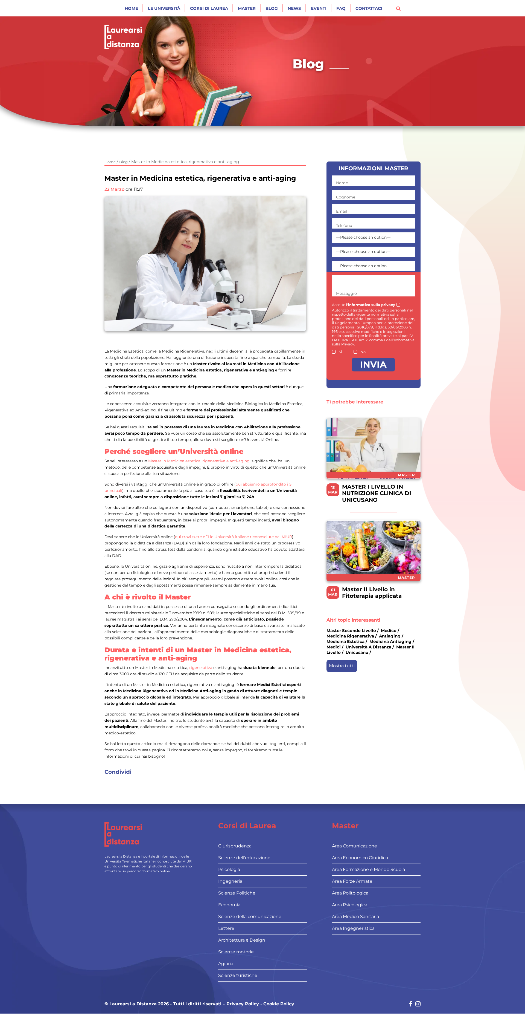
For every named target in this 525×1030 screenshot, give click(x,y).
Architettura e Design (241, 940)
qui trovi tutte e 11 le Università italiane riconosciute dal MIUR (233, 536)
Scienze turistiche (237, 975)
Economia (229, 904)
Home (131, 8)
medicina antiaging (390, 641)
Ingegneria (230, 881)
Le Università (164, 8)
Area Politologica (350, 893)
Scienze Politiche (236, 893)
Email (341, 211)
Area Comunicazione (354, 846)
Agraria (225, 963)
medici (333, 647)
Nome (342, 183)
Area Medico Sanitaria (355, 916)
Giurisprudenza (235, 846)
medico (388, 630)
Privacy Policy (242, 1004)
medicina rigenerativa (350, 636)
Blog (272, 8)
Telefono (344, 225)
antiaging (390, 636)
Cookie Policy (278, 1004)
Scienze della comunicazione (249, 916)
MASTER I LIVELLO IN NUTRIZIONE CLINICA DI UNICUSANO (376, 493)
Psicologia (229, 869)
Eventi (318, 8)
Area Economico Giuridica (360, 857)
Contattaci (368, 8)
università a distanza (368, 647)
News (294, 8)
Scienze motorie (236, 951)
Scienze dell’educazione (244, 857)
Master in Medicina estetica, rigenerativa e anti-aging (199, 460)
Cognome (345, 197)
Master (247, 8)
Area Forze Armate (352, 881)
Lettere (226, 928)
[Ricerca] (398, 8)
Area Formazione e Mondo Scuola (368, 869)
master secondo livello (351, 630)
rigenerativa (200, 667)
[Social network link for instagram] (418, 1004)
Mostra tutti (342, 665)
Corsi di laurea (209, 8)
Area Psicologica (349, 904)
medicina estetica (345, 641)
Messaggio (346, 293)
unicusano (357, 652)
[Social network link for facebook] (411, 1004)
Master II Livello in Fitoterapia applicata (372, 592)
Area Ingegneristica (353, 928)
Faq (341, 8)
